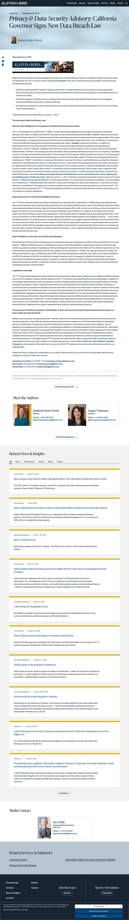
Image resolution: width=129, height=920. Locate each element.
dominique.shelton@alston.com (60, 361)
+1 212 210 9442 (66, 831)
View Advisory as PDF (22, 57)
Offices (112, 3)
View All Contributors (65, 437)
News (17, 462)
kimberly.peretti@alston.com (50, 364)
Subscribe (107, 893)
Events (41, 462)
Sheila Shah (17, 367)
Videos (60, 462)
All (10, 462)
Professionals (72, 3)
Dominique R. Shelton (22, 361)
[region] (64, 911)
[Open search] (126, 3)
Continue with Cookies (98, 916)
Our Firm (104, 3)
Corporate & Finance (18, 860)
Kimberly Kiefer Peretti (30, 40)
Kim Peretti (17, 364)
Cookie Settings (99, 906)
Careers (120, 3)
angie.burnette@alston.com (104, 420)
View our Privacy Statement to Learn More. (15, 909)
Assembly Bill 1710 (62, 81)
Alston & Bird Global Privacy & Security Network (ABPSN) (90, 860)
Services (82, 3)
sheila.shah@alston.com (48, 367)
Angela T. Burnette (98, 411)
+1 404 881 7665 (101, 417)
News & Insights (93, 3)
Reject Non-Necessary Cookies (99, 911)
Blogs (50, 462)
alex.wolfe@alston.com (67, 833)
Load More (63, 793)
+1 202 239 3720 (46, 417)
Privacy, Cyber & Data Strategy (22, 865)
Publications (29, 462)
